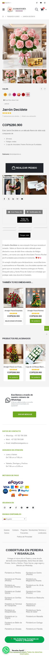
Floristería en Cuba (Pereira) (33, 592)
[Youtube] (41, 2)
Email (22, 199)
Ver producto (35, 321)
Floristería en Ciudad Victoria (13, 592)
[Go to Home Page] (3, 16)
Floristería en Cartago (34, 622)
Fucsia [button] (14, 94)
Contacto (15, 530)
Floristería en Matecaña (35, 597)
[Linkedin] (33, 507)
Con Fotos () (16, 212)
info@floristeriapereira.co (19, 443)
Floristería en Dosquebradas (10, 611)
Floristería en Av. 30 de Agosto (35, 586)
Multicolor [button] (19, 94)
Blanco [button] (10, 94)
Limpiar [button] (6, 104)
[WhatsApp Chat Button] (6, 650)
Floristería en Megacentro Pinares (33, 580)
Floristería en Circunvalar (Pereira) (12, 586)
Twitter (9, 199)
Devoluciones (33, 530)
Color (5, 89)
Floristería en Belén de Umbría (13, 623)
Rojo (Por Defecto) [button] (23, 94)
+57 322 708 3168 (21, 436)
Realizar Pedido (26, 167)
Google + (18, 199)
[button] (4, 9)
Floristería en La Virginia (11, 617)
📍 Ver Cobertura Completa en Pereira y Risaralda (24, 639)
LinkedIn (13, 199)
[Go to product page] (13, 298)
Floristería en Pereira (13, 572)
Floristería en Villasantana (31, 605)
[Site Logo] (16, 9)
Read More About (12, 100)
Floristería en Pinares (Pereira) (13, 580)
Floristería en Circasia (13, 629)
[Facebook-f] (16, 507)
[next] (45, 88)
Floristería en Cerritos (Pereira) (13, 598)
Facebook (4, 199)
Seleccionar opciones (13, 321)
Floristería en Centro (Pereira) (34, 573)
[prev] (41, 88)
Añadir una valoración (29, 116)
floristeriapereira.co (15, 154)
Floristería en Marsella (34, 616)
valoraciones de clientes (10, 116)
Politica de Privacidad (24, 537)
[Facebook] (37, 2)
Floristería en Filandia (34, 629)
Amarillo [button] (5, 94)
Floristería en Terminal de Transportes (13, 605)
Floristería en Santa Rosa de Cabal (33, 611)
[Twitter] (10, 507)
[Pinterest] (21, 507)
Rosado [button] (28, 94)
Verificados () (35, 212)
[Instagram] (45, 2)
